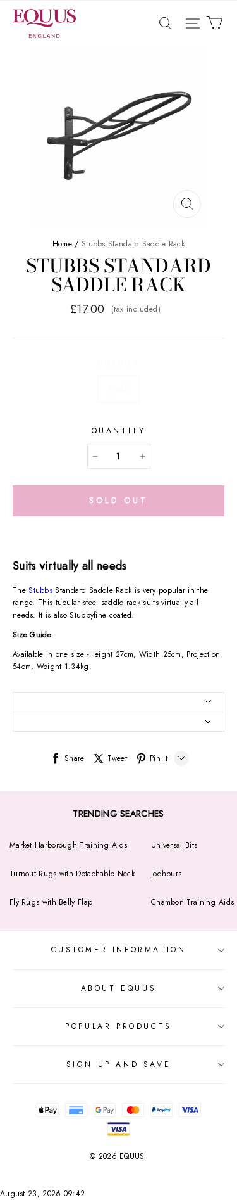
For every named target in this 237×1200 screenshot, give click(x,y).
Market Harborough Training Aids (68, 845)
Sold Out (118, 500)
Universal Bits (174, 845)
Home (62, 244)
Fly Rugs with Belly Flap (50, 902)
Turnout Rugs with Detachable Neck (72, 873)
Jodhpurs (166, 873)
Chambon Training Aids (192, 902)
